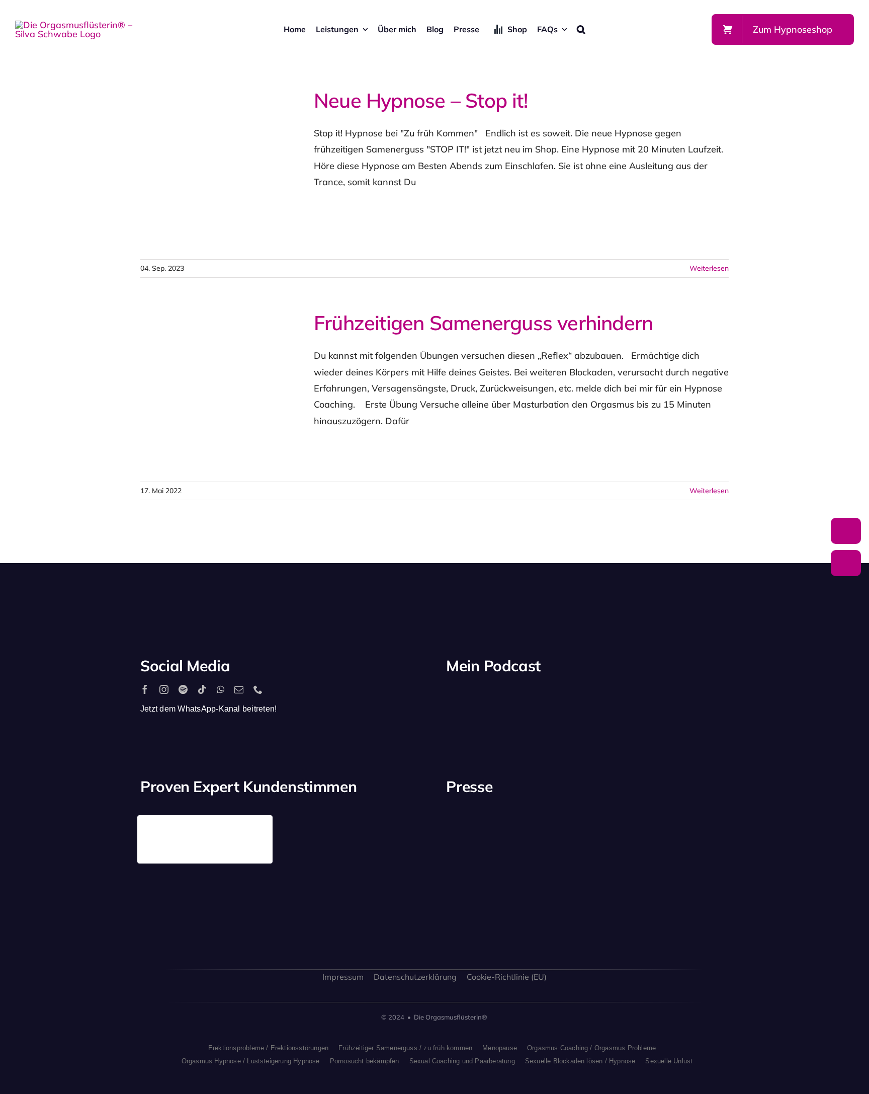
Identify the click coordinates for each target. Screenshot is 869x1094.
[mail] (238, 689)
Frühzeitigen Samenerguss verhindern (202, 391)
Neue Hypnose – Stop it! (202, 168)
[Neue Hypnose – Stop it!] (220, 168)
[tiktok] (202, 689)
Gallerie (239, 168)
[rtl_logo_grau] (697, 832)
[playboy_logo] (477, 830)
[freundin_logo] (477, 894)
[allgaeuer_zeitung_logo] (697, 899)
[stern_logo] (550, 827)
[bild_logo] (624, 877)
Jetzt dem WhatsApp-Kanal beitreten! (208, 709)
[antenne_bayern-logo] (624, 819)
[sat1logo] (550, 888)
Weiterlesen (709, 268)
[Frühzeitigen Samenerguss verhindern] (220, 391)
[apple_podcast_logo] (563, 699)
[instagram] (163, 689)
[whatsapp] (220, 689)
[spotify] (183, 689)
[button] (581, 29)
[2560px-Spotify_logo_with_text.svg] (489, 699)
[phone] (258, 689)
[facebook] (144, 689)
